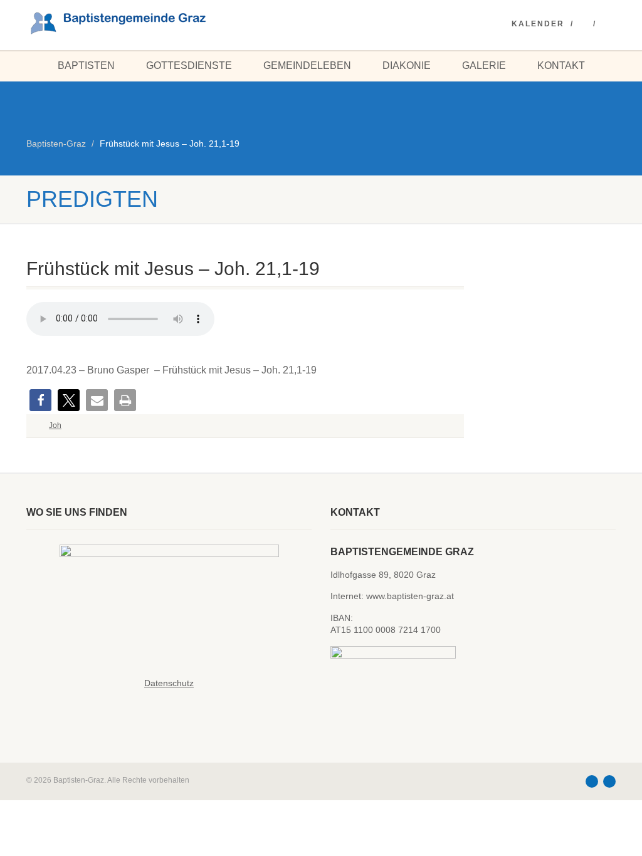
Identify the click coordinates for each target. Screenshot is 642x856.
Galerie (484, 65)
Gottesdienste (189, 65)
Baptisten (86, 65)
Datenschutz (169, 683)
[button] (40, 400)
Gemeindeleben (307, 65)
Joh (55, 425)
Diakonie (406, 65)
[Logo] (118, 22)
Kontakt (561, 65)
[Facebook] (606, 24)
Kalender (538, 23)
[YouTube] (583, 24)
